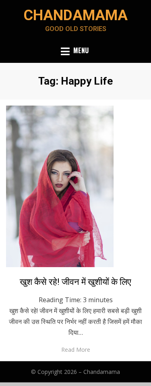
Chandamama (75, 15)
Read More (75, 349)
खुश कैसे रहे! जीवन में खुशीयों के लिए (75, 282)
